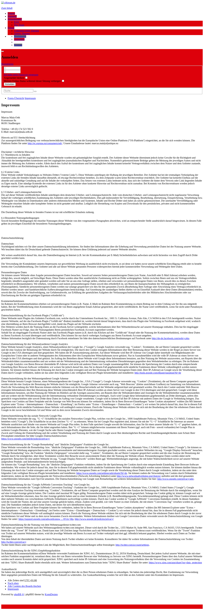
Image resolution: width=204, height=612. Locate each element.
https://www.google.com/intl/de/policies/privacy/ (25, 438)
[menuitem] (20, 36)
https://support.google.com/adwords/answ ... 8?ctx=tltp (45, 519)
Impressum (13, 589)
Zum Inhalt (6, 8)
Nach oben (13, 583)
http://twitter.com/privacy (13, 542)
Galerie (11, 13)
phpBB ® (19, 594)
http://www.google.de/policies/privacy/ (94, 519)
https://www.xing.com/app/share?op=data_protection (175, 562)
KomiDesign (51, 594)
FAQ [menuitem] (16, 22)
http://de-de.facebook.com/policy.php (170, 338)
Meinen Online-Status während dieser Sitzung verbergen (32, 81)
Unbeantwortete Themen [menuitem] (26, 30)
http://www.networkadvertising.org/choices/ (139, 476)
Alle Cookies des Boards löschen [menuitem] (24, 586)
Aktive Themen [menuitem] (22, 33)
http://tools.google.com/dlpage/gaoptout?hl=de (158, 372)
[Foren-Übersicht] (8, 2)
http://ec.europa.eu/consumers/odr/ (45, 143)
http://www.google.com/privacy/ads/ (175, 479)
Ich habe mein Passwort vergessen (21, 74)
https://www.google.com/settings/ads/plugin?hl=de (101, 473)
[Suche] (35, 91)
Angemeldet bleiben (14, 77)
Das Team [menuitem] (19, 25)
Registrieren (7, 64)
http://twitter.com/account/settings (132, 544)
